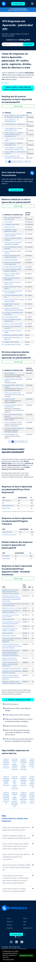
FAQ (24, 925)
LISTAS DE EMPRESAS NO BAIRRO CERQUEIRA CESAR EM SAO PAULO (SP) (6, 798)
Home (8, 918)
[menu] (32, 4)
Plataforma (10, 921)
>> (29, 162)
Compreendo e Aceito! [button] (26, 955)
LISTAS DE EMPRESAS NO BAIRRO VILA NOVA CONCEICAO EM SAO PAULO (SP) (32, 798)
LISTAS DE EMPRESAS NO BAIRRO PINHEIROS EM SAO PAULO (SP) (15, 764)
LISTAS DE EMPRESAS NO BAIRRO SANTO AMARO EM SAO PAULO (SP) (32, 782)
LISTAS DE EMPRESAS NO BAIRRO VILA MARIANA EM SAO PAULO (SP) (23, 764)
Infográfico (10, 928)
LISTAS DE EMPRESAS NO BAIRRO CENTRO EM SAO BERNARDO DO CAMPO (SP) (14, 799)
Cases (25, 921)
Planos (25, 918)
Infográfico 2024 (28, 928)
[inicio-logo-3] (4, 3)
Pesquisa (9, 925)
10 (26, 162)
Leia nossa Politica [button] (8, 959)
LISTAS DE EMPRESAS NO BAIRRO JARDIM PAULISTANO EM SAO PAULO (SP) (23, 798)
